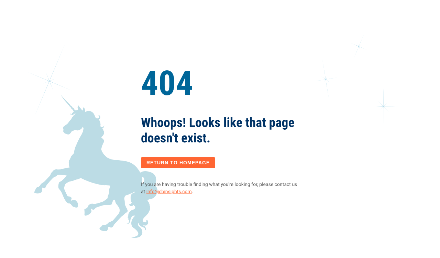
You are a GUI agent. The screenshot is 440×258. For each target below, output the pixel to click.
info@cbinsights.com (169, 192)
